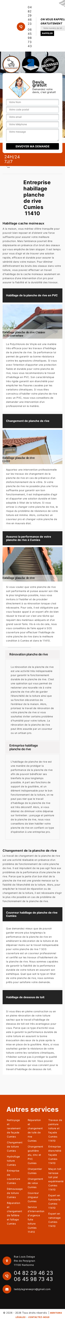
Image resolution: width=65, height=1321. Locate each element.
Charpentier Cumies (35, 1170)
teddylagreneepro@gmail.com (32, 1289)
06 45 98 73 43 (30, 38)
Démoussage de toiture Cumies (14, 1193)
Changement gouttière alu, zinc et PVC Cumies (35, 1154)
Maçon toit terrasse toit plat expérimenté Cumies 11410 (55, 1179)
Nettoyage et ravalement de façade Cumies (13, 1128)
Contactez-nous (39, 1317)
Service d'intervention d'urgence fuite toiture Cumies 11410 (35, 1219)
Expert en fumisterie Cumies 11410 (54, 1201)
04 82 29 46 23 (30, 15)
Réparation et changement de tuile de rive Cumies (35, 1130)
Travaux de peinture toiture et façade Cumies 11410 (55, 1130)
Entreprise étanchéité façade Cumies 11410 (54, 1154)
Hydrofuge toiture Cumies (13, 1160)
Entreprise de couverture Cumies (13, 1176)
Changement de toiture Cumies (14, 1146)
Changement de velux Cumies (35, 1183)
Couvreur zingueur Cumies (33, 1197)
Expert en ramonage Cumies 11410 (54, 1219)
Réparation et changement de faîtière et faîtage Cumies (14, 1213)
